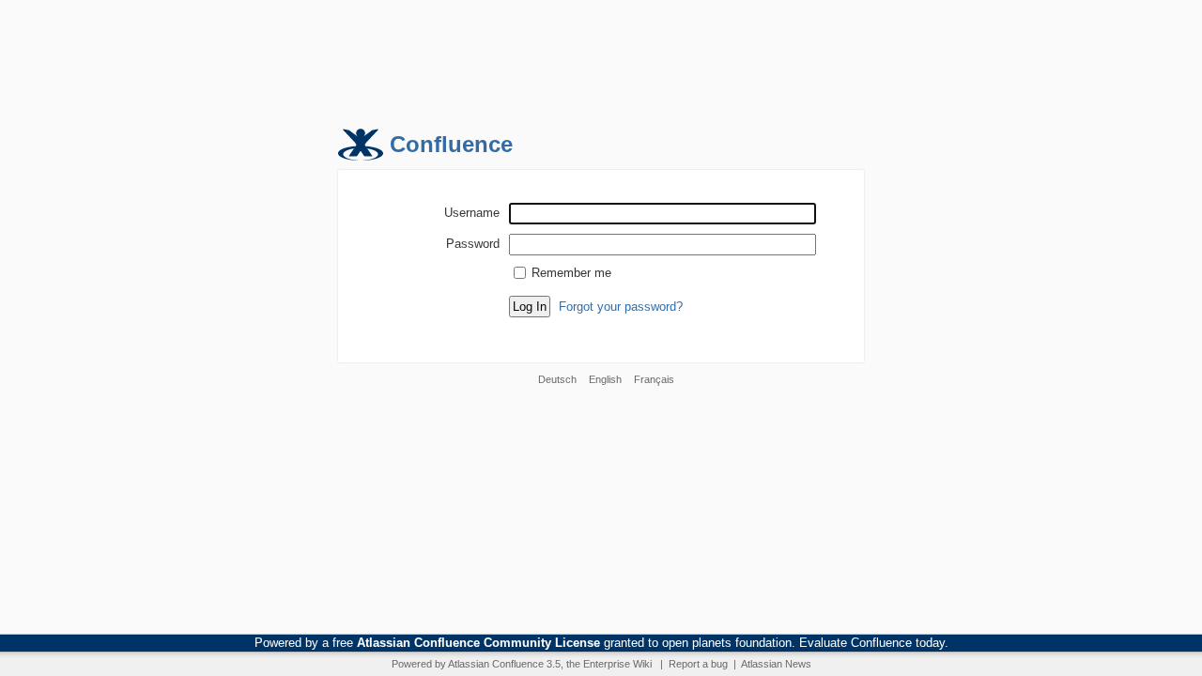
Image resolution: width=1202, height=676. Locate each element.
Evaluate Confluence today (872, 643)
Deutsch (557, 379)
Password (473, 243)
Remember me (571, 273)
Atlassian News (776, 663)
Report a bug (698, 663)
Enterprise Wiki (617, 663)
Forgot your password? (621, 307)
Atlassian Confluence (496, 663)
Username (472, 212)
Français (654, 379)
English (605, 379)
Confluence (451, 144)
